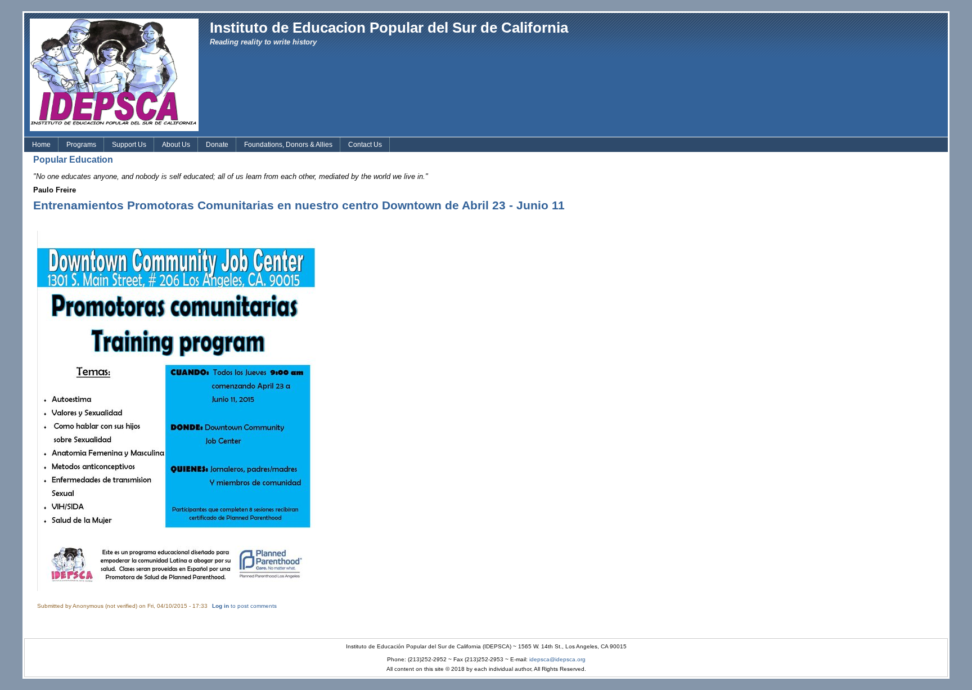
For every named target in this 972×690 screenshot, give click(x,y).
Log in (220, 606)
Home (41, 145)
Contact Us (365, 145)
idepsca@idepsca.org (557, 659)
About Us (176, 145)
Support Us (129, 145)
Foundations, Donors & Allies (288, 145)
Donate (217, 145)
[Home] (114, 74)
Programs (81, 145)
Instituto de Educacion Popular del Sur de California (389, 27)
